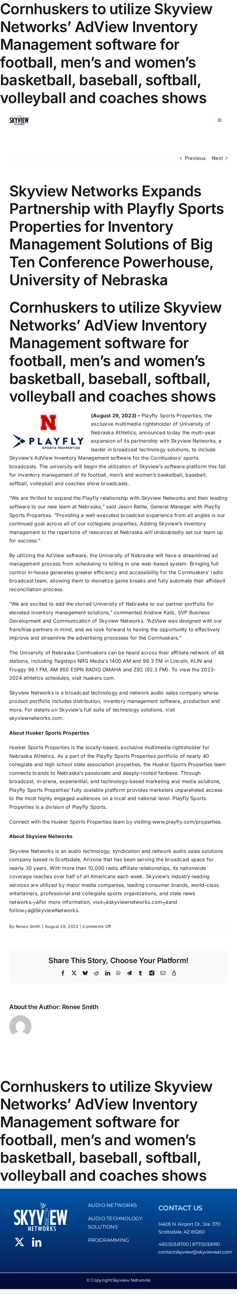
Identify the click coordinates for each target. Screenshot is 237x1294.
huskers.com (98, 678)
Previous (195, 158)
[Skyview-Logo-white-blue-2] (40, 1203)
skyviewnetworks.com (36, 718)
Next (217, 158)
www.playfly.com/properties (186, 822)
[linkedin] (37, 1242)
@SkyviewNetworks (54, 910)
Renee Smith (28, 926)
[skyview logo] (19, 117)
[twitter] (19, 1242)
